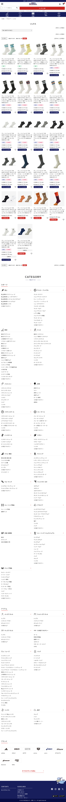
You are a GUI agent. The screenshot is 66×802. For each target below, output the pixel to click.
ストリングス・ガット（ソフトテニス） (42, 343)
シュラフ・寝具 (4, 579)
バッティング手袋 (5, 365)
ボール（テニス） (38, 362)
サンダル (3, 705)
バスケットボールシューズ (7, 416)
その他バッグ (37, 670)
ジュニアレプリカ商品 (39, 315)
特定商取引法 (20, 796)
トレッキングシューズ (39, 518)
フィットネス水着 (5, 460)
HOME (3, 18)
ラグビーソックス (5, 728)
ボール (35, 634)
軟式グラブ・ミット (5, 336)
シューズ (36, 549)
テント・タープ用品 (5, 586)
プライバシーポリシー (22, 798)
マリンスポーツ (5, 472)
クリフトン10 (28, 11)
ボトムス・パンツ (5, 623)
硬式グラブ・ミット (5, 334)
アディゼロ (22, 11)
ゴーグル (3, 467)
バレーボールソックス (6, 723)
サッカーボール (38, 318)
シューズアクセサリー (39, 304)
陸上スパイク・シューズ (7, 688)
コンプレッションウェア (39, 544)
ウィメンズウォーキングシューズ (9, 488)
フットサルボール (38, 320)
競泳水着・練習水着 (6, 458)
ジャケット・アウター (6, 621)
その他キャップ (37, 723)
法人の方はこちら (5, 790)
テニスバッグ (37, 353)
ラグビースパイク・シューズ (40, 439)
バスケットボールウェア (7, 418)
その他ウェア (4, 625)
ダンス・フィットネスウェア (40, 493)
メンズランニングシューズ (40, 458)
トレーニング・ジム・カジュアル (9, 698)
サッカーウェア (37, 308)
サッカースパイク (38, 294)
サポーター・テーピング (40, 644)
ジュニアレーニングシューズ (41, 301)
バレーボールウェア (39, 418)
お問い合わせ (20, 792)
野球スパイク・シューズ (7, 353)
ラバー (35, 390)
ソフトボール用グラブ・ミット (8, 341)
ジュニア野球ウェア (6, 360)
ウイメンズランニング (6, 658)
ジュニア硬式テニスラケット (41, 336)
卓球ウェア (36, 395)
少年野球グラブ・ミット (7, 339)
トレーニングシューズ (39, 299)
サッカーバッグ (37, 322)
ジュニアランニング (6, 660)
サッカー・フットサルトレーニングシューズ (11, 667)
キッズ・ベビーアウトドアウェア (41, 514)
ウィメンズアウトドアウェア (40, 511)
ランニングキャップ (38, 472)
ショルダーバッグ (38, 660)
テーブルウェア (5, 584)
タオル (35, 646)
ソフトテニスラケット (39, 339)
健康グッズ (4, 511)
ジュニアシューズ (38, 551)
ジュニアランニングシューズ (41, 462)
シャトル (3, 397)
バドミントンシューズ (36, 11)
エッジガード (37, 348)
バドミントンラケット (6, 388)
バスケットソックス (5, 721)
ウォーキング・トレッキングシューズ (10, 693)
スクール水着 (4, 462)
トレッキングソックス (6, 726)
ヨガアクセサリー (38, 490)
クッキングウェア (5, 577)
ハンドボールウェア (6, 442)
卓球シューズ (37, 393)
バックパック (37, 655)
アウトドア (8, 18)
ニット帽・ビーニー (38, 721)
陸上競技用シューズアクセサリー (9, 297)
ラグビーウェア (37, 442)
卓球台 (35, 402)
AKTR (43, 11)
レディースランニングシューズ (41, 460)
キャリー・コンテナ (5, 572)
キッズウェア (37, 542)
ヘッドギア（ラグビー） (39, 444)
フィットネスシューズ (6, 686)
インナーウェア (37, 498)
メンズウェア (37, 537)
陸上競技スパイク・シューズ (8, 294)
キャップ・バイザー (38, 358)
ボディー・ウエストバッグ (40, 663)
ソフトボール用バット (6, 350)
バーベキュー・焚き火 (6, 589)
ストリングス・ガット (6, 390)
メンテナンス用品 (5, 374)
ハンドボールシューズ (6, 439)
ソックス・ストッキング (6, 376)
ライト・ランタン (5, 596)
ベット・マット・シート (6, 593)
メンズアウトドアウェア (39, 509)
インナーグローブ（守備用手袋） (9, 367)
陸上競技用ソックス (6, 304)
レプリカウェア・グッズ (6, 421)
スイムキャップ (5, 465)
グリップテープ (37, 346)
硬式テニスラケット (38, 334)
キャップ (36, 558)
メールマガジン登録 (22, 794)
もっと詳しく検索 (42, 8)
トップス (3, 618)
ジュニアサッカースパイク (40, 297)
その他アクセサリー (6, 306)
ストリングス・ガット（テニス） (41, 341)
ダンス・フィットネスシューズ (41, 495)
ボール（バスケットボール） (8, 423)
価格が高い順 (19, 38)
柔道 (2, 537)
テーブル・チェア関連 (6, 582)
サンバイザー (37, 719)
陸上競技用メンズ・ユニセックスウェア (11, 299)
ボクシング (4, 539)
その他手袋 (4, 369)
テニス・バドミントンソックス (8, 716)
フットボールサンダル (39, 306)
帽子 (35, 521)
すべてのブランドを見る (28, 771)
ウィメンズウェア (38, 539)
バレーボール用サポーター (40, 421)
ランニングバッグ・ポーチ (40, 474)
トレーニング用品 (5, 509)
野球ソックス (4, 719)
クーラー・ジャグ (5, 575)
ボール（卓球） (37, 397)
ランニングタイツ (38, 467)
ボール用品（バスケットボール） (9, 425)
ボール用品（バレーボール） (41, 425)
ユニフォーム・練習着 (6, 362)
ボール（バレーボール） (39, 423)
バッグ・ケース (4, 372)
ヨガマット (36, 488)
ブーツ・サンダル (38, 554)
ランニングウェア (38, 465)
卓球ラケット (37, 388)
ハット (35, 716)
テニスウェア (37, 355)
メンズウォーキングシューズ (8, 486)
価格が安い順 (12, 38)
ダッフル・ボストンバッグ (40, 665)
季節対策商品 (37, 637)
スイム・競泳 (4, 703)
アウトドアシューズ (38, 516)
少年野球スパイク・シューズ (8, 355)
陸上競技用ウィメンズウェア (8, 301)
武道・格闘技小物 (5, 542)
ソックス (36, 360)
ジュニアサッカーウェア (40, 311)
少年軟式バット (5, 348)
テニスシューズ (37, 350)
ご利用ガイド (20, 790)
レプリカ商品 (37, 313)
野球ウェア (4, 358)
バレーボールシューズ (39, 416)
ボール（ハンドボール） (6, 444)
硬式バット (4, 343)
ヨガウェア (36, 486)
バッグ (2, 402)
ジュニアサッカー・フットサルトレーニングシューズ (13, 670)
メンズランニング (5, 655)
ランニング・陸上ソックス (7, 714)
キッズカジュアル (5, 700)
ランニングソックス (38, 470)
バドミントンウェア (5, 395)
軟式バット (4, 346)
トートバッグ (37, 658)
